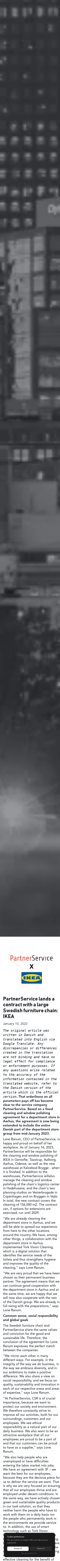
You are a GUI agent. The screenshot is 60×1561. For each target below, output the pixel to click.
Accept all (18, 1549)
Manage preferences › (29, 1553)
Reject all (40, 1549)
